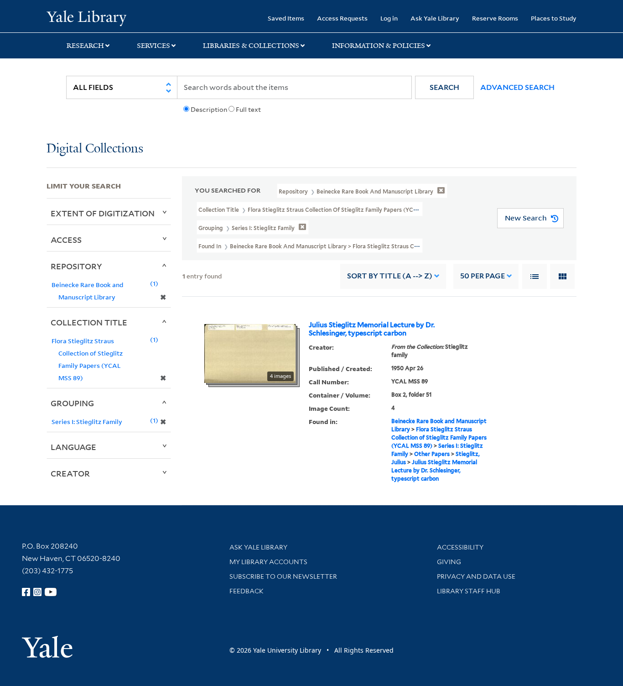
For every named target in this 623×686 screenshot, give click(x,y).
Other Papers (432, 453)
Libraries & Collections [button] (251, 45)
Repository (76, 266)
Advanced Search (517, 87)
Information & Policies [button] (378, 45)
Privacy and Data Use (476, 576)
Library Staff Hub (468, 591)
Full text (248, 109)
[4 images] (250, 352)
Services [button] (153, 45)
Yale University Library (86, 17)
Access (66, 239)
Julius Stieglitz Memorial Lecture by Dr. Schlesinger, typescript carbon (372, 329)
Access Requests (342, 18)
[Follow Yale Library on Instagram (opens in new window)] (37, 592)
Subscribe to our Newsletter (283, 576)
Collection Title (89, 322)
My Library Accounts (268, 562)
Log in (389, 18)
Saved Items (286, 18)
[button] (444, 87)
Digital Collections (95, 149)
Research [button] (85, 45)
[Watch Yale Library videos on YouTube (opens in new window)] (51, 592)
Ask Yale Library (434, 18)
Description (209, 109)
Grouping (72, 403)
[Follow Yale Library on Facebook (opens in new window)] (26, 592)
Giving (449, 562)
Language (73, 446)
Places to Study (553, 18)
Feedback (246, 591)
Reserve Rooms (495, 18)
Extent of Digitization (103, 213)
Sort (389, 276)
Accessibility (460, 547)
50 (482, 276)
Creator (70, 473)
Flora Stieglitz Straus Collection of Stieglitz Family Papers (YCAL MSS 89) (439, 437)
